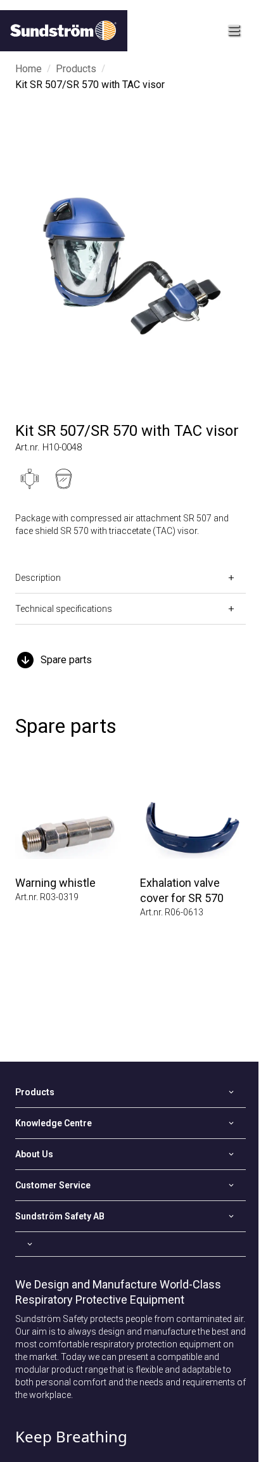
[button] (130, 660)
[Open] (130, 1244)
